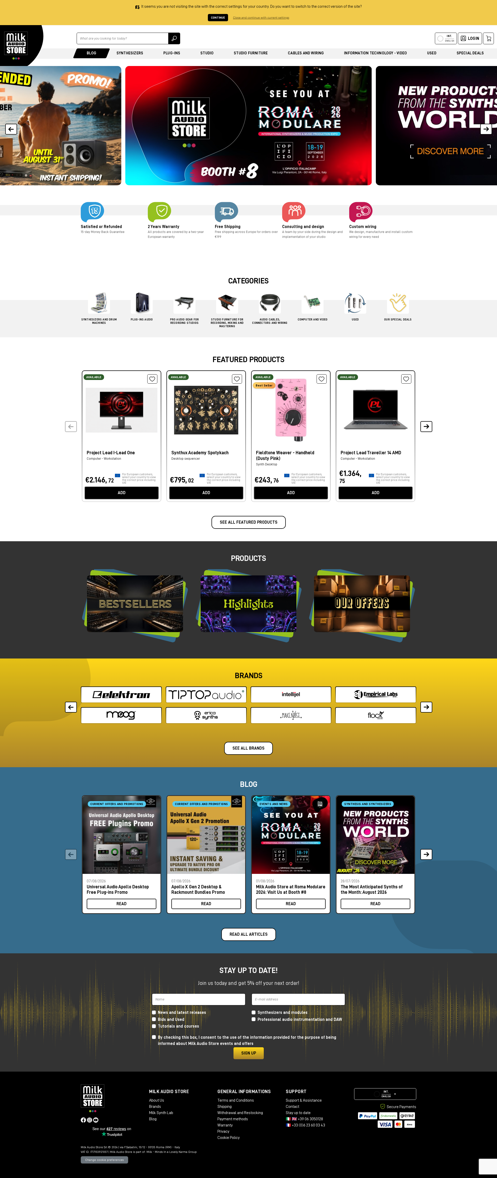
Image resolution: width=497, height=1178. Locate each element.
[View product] (121, 410)
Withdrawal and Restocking (240, 1113)
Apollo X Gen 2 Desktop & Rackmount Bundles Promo (198, 889)
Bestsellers (135, 603)
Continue (218, 17)
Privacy (223, 1131)
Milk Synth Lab (161, 1113)
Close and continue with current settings (261, 17)
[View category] (99, 304)
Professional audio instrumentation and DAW (300, 1020)
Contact (292, 1106)
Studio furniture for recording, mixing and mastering (227, 323)
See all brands (248, 748)
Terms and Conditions (235, 1100)
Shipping (224, 1106)
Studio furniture (251, 53)
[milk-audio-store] (16, 45)
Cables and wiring (306, 53)
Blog (91, 53)
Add (122, 493)
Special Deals (470, 53)
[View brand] (121, 694)
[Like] (152, 379)
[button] (486, 125)
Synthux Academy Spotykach (200, 452)
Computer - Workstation (104, 458)
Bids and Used (171, 1020)
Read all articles (249, 934)
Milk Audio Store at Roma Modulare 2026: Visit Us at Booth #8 (290, 889)
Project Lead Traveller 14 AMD (371, 452)
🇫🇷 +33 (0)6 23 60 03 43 (305, 1125)
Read (121, 904)
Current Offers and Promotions (116, 804)
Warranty (225, 1125)
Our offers (362, 603)
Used (431, 53)
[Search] (174, 38)
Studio (207, 53)
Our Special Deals (398, 319)
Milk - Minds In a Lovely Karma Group (172, 1151)
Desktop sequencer (185, 458)
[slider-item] (248, 125)
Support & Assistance (304, 1100)
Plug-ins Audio (142, 319)
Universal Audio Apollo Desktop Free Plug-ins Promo (118, 889)
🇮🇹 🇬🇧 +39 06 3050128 (304, 1119)
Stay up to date (298, 1113)
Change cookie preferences (104, 1159)
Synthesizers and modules (283, 1013)
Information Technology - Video (375, 53)
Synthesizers (129, 53)
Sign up (248, 1053)
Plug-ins (171, 53)
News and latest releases (182, 1013)
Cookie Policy (228, 1138)
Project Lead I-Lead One (111, 452)
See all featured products (248, 522)
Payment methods (232, 1119)
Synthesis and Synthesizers (367, 804)
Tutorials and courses (178, 1026)
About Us (156, 1100)
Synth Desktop (266, 464)
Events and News (274, 804)
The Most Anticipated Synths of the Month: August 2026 (372, 889)
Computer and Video (313, 319)
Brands (155, 1106)
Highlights (248, 603)
